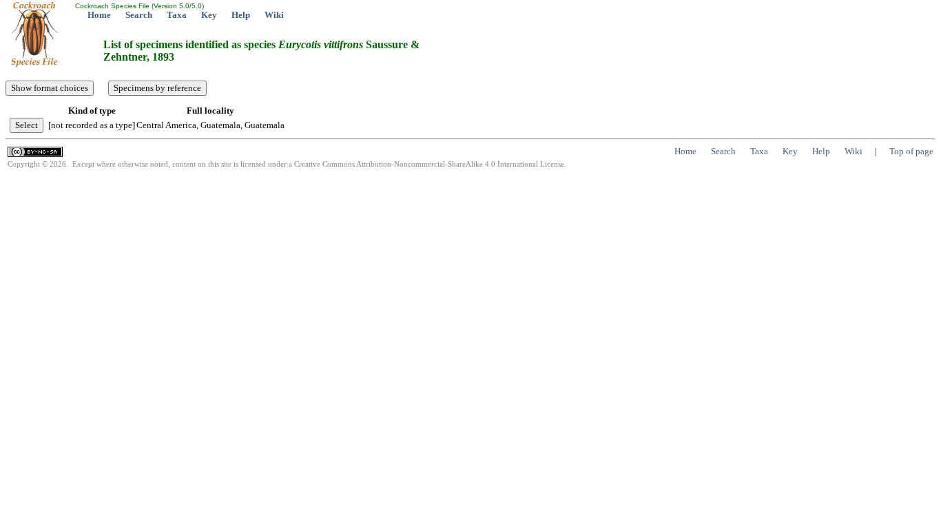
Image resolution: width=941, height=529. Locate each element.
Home (99, 15)
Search (138, 15)
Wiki (274, 15)
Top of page (911, 151)
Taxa (177, 15)
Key (209, 15)
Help (240, 15)
